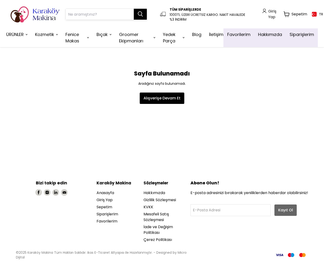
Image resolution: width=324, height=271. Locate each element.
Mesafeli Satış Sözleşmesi (156, 216)
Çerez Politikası (157, 239)
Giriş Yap (105, 200)
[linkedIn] (55, 192)
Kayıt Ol (285, 210)
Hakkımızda (154, 192)
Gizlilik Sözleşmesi (159, 200)
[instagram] (47, 192)
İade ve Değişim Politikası (158, 229)
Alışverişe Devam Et (162, 98)
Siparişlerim (107, 214)
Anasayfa (105, 192)
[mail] (64, 192)
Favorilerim (107, 221)
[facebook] (38, 192)
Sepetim (104, 207)
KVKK (148, 207)
